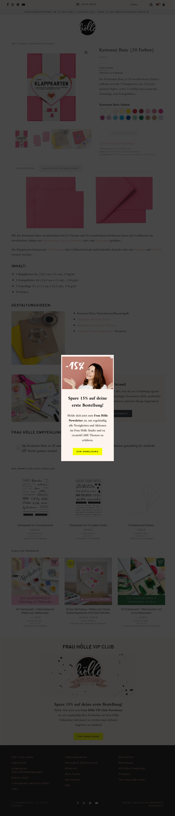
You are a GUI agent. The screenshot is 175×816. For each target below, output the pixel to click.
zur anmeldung (87, 452)
